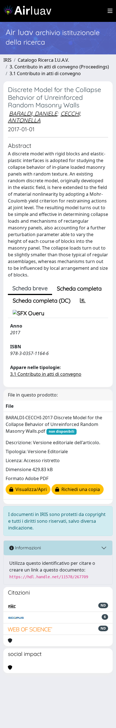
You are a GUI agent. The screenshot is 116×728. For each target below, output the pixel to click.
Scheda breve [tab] (30, 288)
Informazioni (27, 547)
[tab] (82, 301)
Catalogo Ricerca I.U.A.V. (43, 60)
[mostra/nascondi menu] (110, 11)
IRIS (7, 60)
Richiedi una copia (79, 489)
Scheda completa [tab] (79, 288)
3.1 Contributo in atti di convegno (45, 73)
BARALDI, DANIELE (33, 113)
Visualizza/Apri (30, 489)
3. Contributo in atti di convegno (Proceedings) (59, 67)
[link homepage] (29, 11)
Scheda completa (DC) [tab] (41, 300)
